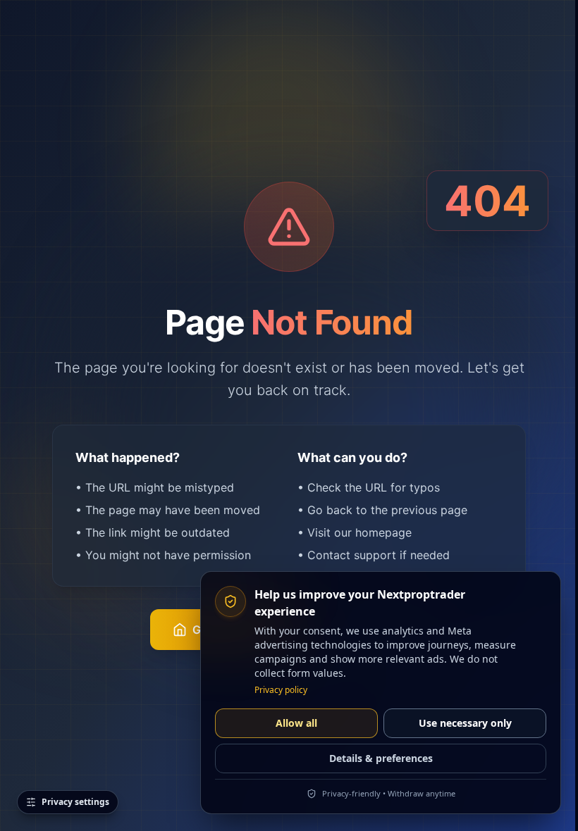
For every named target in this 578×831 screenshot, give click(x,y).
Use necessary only (465, 723)
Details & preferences (381, 758)
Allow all (296, 723)
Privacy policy (280, 690)
